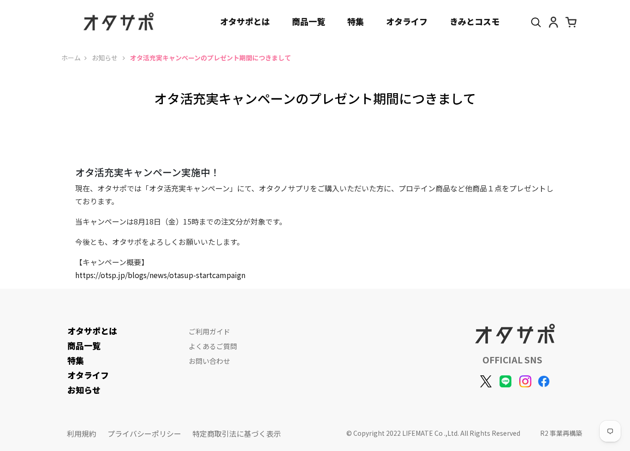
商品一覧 (308, 21)
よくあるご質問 (213, 346)
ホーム (71, 57)
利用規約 (81, 433)
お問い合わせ (209, 361)
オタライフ (407, 21)
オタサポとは (245, 21)
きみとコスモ (474, 21)
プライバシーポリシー (144, 433)
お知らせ (105, 57)
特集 (355, 21)
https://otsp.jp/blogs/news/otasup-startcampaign (160, 274)
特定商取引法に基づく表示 (236, 433)
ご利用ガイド (209, 331)
